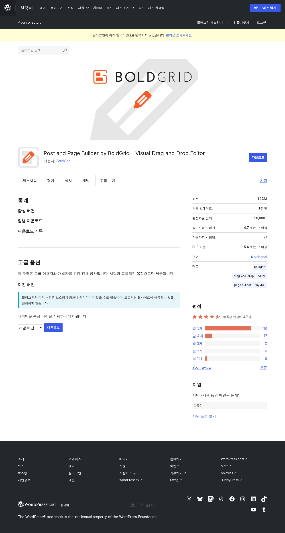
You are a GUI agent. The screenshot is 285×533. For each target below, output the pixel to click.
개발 (86, 180)
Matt (226, 466)
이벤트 (174, 466)
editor (261, 276)
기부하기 (178, 473)
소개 (21, 459)
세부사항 (29, 180)
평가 (50, 180)
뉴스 (21, 466)
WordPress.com (234, 459)
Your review (202, 367)
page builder (242, 285)
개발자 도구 (127, 473)
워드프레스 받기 (265, 8)
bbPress (229, 473)
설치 (68, 180)
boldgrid (259, 267)
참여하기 (176, 459)
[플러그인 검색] (65, 50)
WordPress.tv (131, 480)
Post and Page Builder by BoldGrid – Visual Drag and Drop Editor (124, 153)
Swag (176, 480)
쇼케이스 (75, 459)
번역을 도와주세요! (179, 35)
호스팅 (22, 473)
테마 (72, 466)
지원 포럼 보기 (204, 416)
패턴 (72, 480)
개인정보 (24, 480)
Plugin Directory (29, 22)
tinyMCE (260, 285)
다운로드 (258, 157)
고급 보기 (107, 180)
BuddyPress (231, 480)
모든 (263, 367)
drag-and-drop (244, 276)
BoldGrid (63, 161)
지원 (263, 180)
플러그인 (75, 473)
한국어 (64, 505)
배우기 (124, 459)
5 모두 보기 (259, 256)
